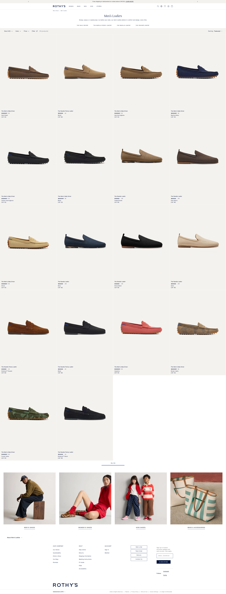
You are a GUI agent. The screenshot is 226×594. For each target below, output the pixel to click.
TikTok (165, 575)
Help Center (82, 550)
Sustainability (57, 553)
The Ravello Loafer (123, 25)
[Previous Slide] (29, 1)
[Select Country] (161, 6)
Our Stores (56, 550)
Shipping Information (85, 556)
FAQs (80, 565)
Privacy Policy (135, 592)
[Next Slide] (197, 1)
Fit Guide (81, 562)
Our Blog (55, 559)
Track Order (139, 551)
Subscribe (163, 562)
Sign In (107, 550)
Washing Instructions (85, 559)
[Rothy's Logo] (59, 6)
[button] (71, 6)
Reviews (55, 562)
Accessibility (82, 569)
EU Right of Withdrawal (166, 592)
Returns (81, 553)
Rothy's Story (57, 556)
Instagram (166, 571)
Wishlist (107, 553)
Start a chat (139, 547)
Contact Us (139, 559)
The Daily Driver (82, 25)
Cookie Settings (154, 592)
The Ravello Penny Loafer (102, 25)
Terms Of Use (144, 592)
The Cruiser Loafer (142, 25)
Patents (127, 592)
